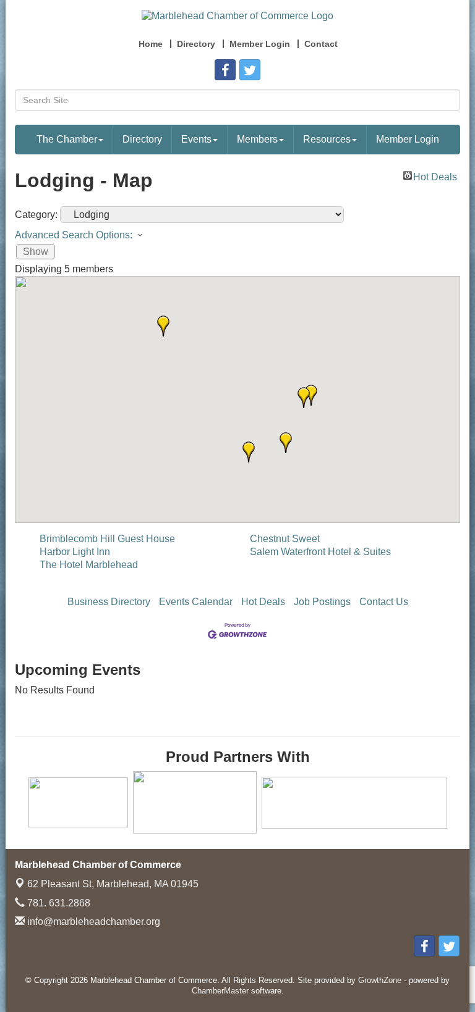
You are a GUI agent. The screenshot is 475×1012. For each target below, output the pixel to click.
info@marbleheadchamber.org (92, 921)
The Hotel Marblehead (89, 564)
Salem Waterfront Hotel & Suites (320, 551)
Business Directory (108, 601)
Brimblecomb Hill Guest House (107, 538)
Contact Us (383, 601)
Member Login (407, 139)
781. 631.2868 (57, 903)
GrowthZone (379, 980)
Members (257, 139)
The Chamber (66, 139)
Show (35, 251)
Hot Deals (435, 176)
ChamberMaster (220, 990)
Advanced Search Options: (73, 235)
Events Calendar (196, 601)
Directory (142, 139)
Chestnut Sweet (285, 538)
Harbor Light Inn (75, 551)
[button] (304, 397)
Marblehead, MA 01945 (113, 884)
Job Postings (322, 601)
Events (196, 139)
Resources (327, 139)
